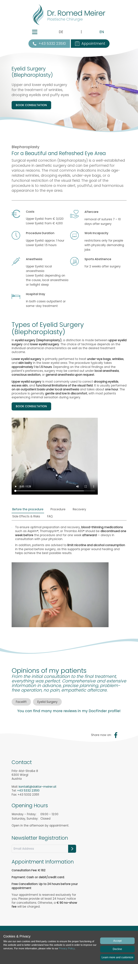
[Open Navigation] (34, 32)
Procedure (57, 509)
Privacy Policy (67, 948)
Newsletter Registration (40, 838)
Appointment (93, 43)
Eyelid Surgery (47, 702)
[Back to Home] (69, 14)
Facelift (21, 702)
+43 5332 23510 (52, 43)
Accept (117, 940)
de (61, 31)
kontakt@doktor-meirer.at (37, 787)
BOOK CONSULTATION (31, 105)
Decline (117, 949)
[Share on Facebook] (115, 735)
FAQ (50, 516)
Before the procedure (27, 509)
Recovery (79, 509)
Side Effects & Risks (26, 516)
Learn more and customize (117, 957)
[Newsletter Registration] (72, 849)
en (101, 31)
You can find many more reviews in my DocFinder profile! (69, 710)
